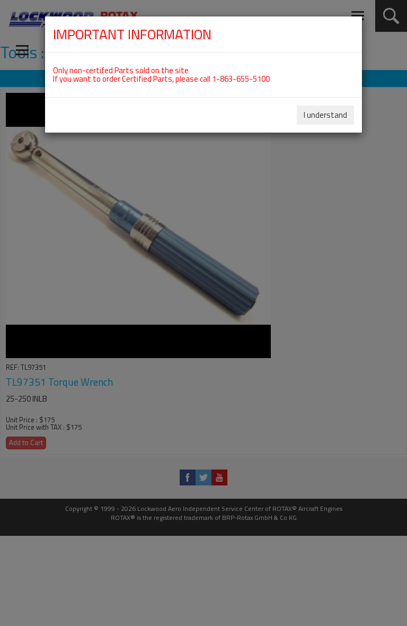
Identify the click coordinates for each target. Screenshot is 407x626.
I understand (325, 115)
